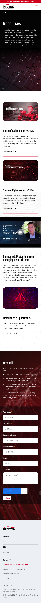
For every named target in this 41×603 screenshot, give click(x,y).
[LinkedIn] (8, 578)
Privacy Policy (8, 586)
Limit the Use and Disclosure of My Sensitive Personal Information (19, 590)
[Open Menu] (36, 6)
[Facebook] (4, 578)
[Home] (8, 6)
